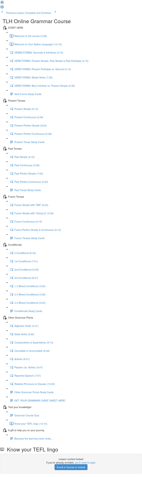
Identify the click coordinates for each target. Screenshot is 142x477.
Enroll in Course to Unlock (71, 467)
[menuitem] (2, 8)
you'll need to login (85, 462)
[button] (2, 3)
